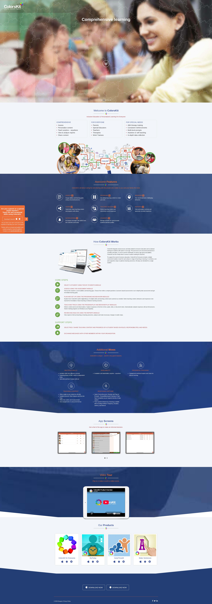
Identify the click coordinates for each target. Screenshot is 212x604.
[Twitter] (155, 600)
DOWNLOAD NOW (95, 587)
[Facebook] (152, 600)
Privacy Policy (67, 601)
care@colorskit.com (16, 231)
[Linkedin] (157, 600)
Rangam (60, 601)
